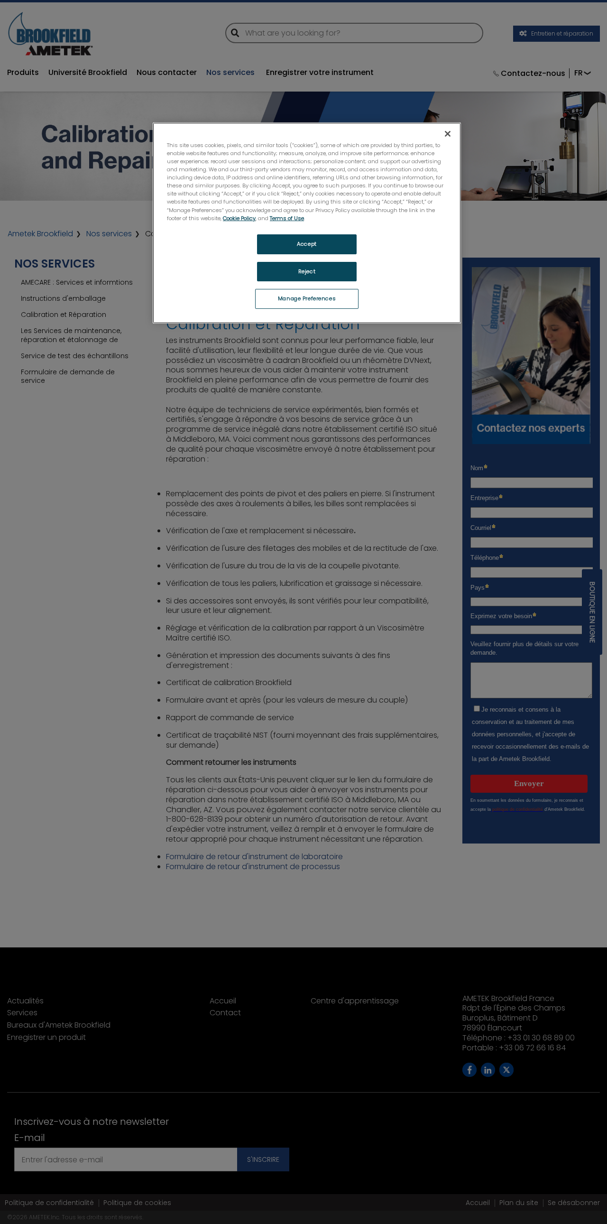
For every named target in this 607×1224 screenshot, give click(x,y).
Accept (306, 244)
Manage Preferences (307, 298)
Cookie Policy (239, 218)
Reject (306, 271)
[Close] (447, 133)
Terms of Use (287, 218)
